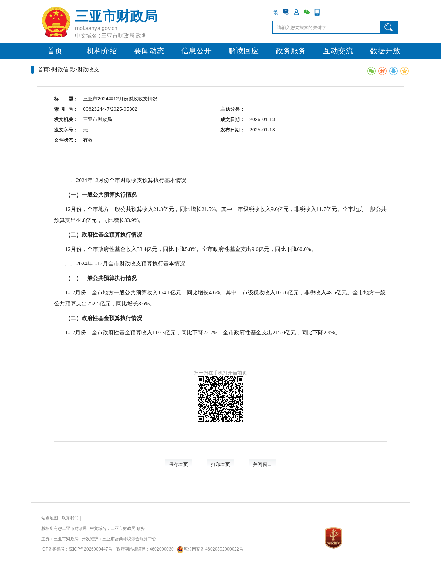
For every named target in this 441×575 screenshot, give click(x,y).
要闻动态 (149, 51)
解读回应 (243, 51)
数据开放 (385, 51)
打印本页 (220, 464)
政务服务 (291, 51)
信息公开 (196, 51)
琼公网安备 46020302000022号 (213, 549)
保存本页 (178, 464)
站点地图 (49, 518)
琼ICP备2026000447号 (90, 549)
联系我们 (70, 518)
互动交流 (338, 51)
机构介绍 (102, 51)
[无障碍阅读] (327, 12)
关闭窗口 (262, 464)
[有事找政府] (286, 12)
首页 (54, 51)
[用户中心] (296, 12)
